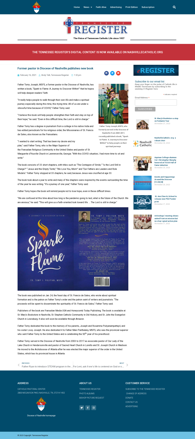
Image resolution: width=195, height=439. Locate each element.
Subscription (148, 7)
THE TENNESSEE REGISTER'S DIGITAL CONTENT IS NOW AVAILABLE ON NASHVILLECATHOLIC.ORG (97, 52)
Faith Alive (101, 7)
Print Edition (131, 7)
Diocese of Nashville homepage (41, 415)
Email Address (142, 97)
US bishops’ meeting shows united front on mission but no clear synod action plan (166, 218)
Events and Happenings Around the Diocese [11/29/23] (164, 179)
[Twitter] (81, 407)
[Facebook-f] (87, 407)
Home (77, 7)
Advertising (116, 7)
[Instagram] (93, 407)
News (86, 7)
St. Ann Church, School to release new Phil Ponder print (165, 199)
